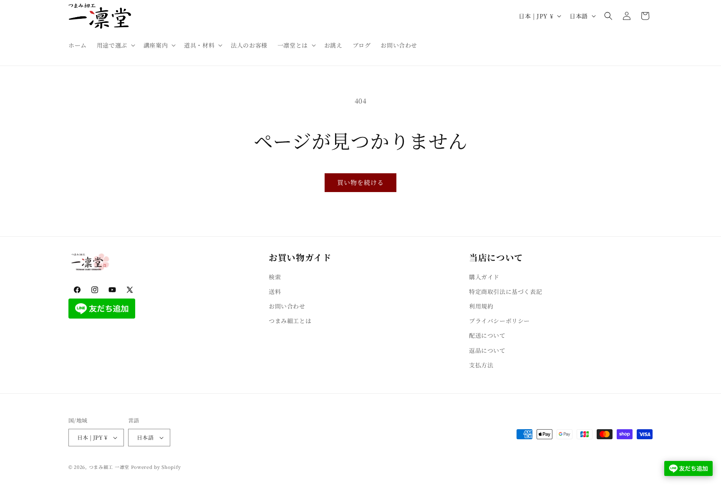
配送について (487, 336)
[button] (115, 45)
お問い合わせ (287, 306)
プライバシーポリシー (499, 320)
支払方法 (481, 365)
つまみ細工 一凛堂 (109, 466)
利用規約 (481, 306)
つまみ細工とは (290, 320)
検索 (275, 277)
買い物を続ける (360, 182)
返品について (487, 350)
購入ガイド (484, 277)
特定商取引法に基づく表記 (505, 291)
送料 (275, 291)
